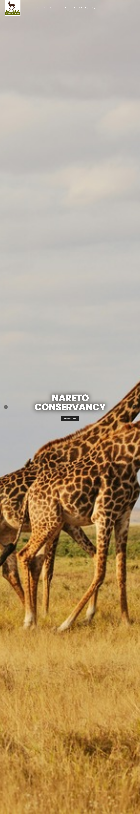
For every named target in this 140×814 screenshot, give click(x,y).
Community (54, 8)
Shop (93, 8)
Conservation (42, 8)
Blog (86, 8)
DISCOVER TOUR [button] (70, 418)
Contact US (78, 8)
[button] (6, 407)
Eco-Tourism (66, 8)
